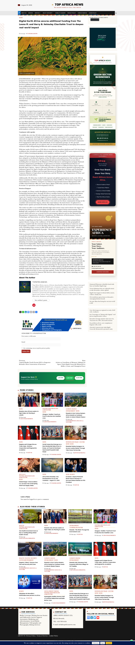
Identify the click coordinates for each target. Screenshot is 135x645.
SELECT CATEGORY (47, 12)
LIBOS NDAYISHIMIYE (26, 418)
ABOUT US (23, 12)
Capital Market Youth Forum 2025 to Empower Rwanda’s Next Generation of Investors (35, 362)
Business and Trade (72, 442)
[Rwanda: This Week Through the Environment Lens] (80, 516)
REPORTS (30, 12)
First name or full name (29, 336)
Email (23, 342)
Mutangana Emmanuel (27, 538)
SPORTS (72, 474)
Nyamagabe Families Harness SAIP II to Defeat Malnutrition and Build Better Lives (54, 598)
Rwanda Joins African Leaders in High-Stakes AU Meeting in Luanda (28, 413)
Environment (70, 411)
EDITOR (29, 452)
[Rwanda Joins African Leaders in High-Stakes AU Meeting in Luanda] (55, 516)
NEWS (21, 17)
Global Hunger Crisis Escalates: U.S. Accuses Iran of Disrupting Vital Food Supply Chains (28, 483)
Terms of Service (82, 12)
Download (95, 19)
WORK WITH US (102, 202)
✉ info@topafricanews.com (103, 140)
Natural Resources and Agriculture (50, 409)
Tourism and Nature (76, 527)
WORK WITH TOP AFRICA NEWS (99, 17)
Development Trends (51, 591)
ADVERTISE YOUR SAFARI (103, 271)
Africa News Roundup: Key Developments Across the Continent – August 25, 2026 (50, 478)
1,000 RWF (60, 377)
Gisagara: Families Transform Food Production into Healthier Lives (51, 416)
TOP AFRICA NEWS (69, 4)
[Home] (19, 12)
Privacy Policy (72, 12)
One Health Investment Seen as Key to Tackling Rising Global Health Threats (28, 532)
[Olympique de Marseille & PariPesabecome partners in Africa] (30, 582)
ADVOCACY (22, 474)
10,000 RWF (79, 377)
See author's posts (41, 300)
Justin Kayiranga (79, 452)
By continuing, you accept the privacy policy (36, 348)
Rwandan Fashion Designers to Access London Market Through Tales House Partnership (75, 448)
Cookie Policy (92, 12)
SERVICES (37, 12)
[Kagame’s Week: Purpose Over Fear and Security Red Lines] (30, 549)
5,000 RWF (70, 378)
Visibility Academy (60, 12)
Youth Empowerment (26, 560)
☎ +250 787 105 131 (102, 138)
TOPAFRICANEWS (32, 33)
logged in (32, 499)
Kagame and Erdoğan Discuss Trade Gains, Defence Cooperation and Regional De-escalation (105, 562)
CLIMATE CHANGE (71, 409)
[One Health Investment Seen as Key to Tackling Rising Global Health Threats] (30, 516)
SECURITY (34, 558)
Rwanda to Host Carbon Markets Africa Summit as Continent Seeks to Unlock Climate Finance (75, 415)
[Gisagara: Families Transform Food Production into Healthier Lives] (105, 516)
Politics (27, 558)
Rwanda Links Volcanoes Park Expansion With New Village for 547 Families (78, 564)
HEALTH (21, 525)
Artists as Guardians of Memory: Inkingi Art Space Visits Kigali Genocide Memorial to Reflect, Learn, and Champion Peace (70, 363)
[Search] (116, 13)
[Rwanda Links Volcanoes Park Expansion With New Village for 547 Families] (80, 549)
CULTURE (82, 442)
